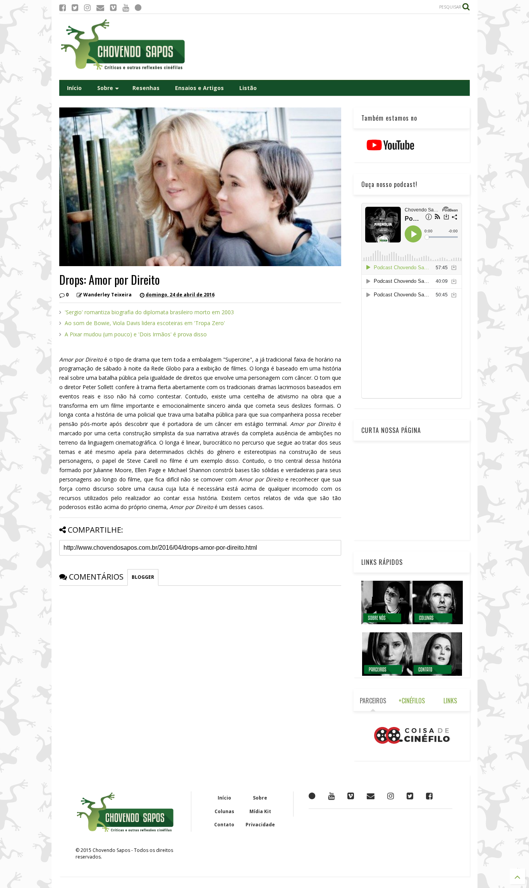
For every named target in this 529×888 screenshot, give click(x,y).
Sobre (105, 88)
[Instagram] (87, 7)
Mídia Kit (260, 811)
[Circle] (138, 7)
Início (74, 88)
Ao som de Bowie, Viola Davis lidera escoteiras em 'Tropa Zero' (145, 323)
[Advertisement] (329, 46)
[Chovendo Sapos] (123, 70)
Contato (224, 824)
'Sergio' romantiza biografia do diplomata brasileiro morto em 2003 (149, 312)
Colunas (224, 811)
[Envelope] (100, 7)
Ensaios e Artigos (199, 88)
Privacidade (260, 824)
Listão (248, 88)
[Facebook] (62, 7)
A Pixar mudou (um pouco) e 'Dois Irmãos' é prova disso (136, 334)
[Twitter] (75, 7)
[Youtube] (125, 7)
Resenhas (146, 88)
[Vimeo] (113, 7)
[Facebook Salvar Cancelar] (429, 796)
